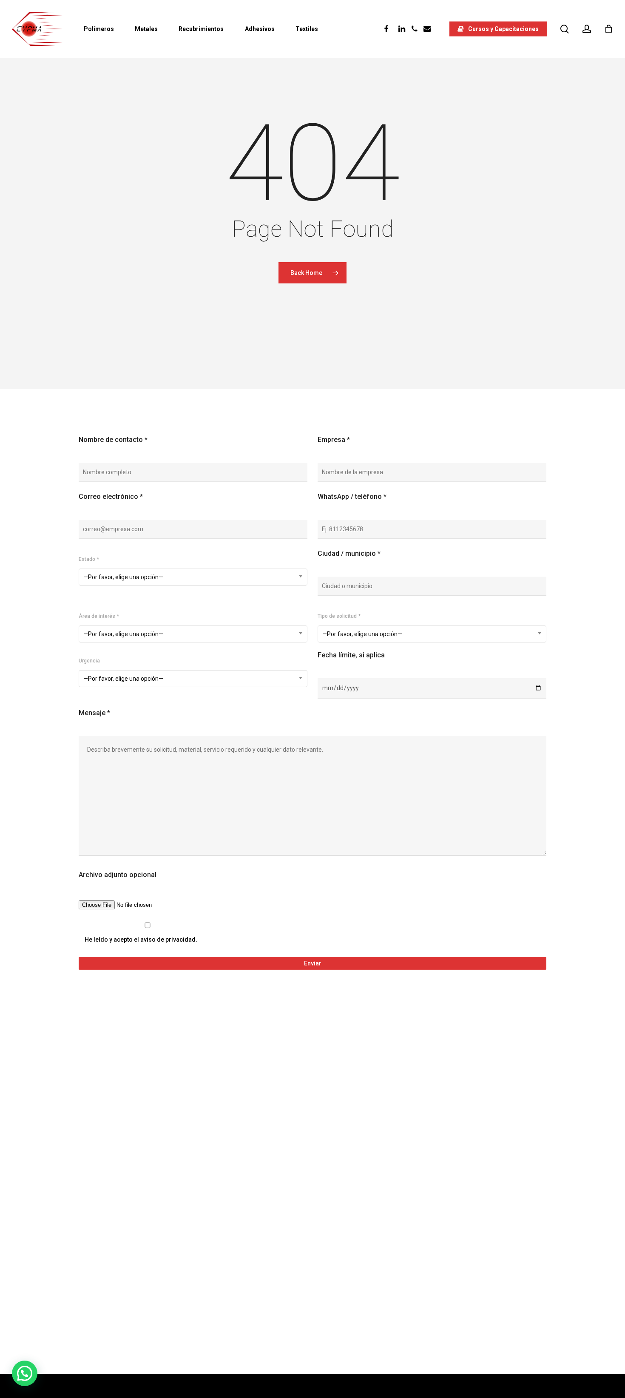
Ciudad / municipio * (349, 553)
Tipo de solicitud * (339, 616)
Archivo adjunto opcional (117, 875)
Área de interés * (99, 616)
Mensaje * (94, 713)
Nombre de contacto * (113, 440)
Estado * (89, 559)
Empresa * (334, 440)
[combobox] (193, 577)
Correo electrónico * (111, 496)
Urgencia (89, 661)
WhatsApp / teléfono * (352, 496)
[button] (24, 1373)
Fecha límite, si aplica (351, 655)
